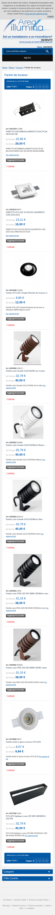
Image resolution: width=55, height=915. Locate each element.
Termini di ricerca (19, 906)
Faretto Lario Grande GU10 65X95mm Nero (24, 519)
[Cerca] (48, 51)
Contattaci (30, 908)
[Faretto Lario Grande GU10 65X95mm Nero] (27, 496)
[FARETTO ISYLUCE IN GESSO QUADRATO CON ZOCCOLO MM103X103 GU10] (27, 189)
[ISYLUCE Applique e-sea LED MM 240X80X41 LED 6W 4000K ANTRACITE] (27, 793)
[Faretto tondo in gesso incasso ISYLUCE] (27, 719)
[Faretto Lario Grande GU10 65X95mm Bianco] (27, 422)
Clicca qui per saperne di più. (36, 14)
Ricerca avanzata (36, 906)
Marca (11, 67)
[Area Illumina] (27, 21)
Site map (5, 906)
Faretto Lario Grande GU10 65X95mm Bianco (25, 445)
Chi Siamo (7, 900)
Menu (27, 58)
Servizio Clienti (20, 900)
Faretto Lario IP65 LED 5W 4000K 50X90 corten (26, 668)
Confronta (10, 166)
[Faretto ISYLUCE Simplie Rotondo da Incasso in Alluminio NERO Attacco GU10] (27, 270)
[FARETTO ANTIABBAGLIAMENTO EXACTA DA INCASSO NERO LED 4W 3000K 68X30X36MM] (27, 108)
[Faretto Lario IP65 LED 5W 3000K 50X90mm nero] (27, 570)
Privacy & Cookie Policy (38, 900)
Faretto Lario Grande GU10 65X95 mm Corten (25, 371)
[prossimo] (47, 86)
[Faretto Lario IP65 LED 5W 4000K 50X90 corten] (27, 644)
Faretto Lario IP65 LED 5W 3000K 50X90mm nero (27, 593)
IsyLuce (19, 67)
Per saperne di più (12, 155)
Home (4, 67)
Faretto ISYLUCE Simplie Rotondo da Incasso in (26, 293)
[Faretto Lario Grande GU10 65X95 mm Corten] (27, 348)
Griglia (14, 86)
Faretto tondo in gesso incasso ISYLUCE (23, 742)
